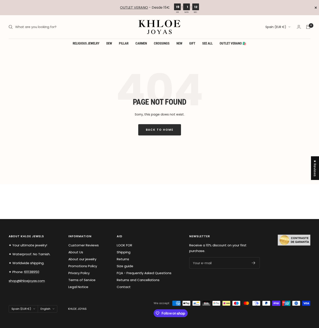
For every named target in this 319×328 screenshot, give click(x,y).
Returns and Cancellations (138, 280)
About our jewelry (82, 259)
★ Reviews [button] (315, 168)
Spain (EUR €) (275, 27)
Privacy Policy (79, 273)
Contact (124, 287)
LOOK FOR (124, 245)
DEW (109, 43)
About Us (75, 252)
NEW (179, 43)
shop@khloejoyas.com (27, 281)
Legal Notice (78, 287)
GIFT (192, 43)
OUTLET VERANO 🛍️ (233, 43)
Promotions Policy (82, 266)
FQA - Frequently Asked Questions (144, 273)
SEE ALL (207, 43)
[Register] (253, 262)
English (45, 309)
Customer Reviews (83, 245)
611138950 (31, 272)
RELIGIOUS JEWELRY (86, 43)
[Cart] (308, 27)
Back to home (159, 130)
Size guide (125, 266)
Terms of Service (81, 280)
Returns (123, 259)
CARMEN (141, 43)
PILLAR (123, 43)
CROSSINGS (161, 43)
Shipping (123, 252)
